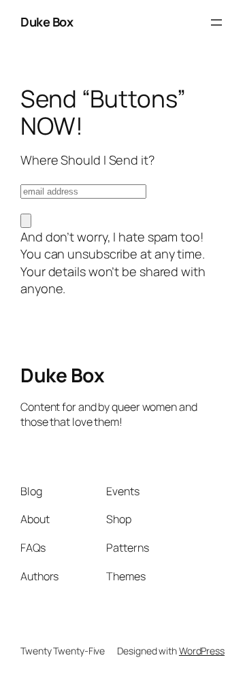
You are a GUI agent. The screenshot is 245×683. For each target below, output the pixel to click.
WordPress (202, 650)
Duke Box (46, 22)
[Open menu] (216, 22)
